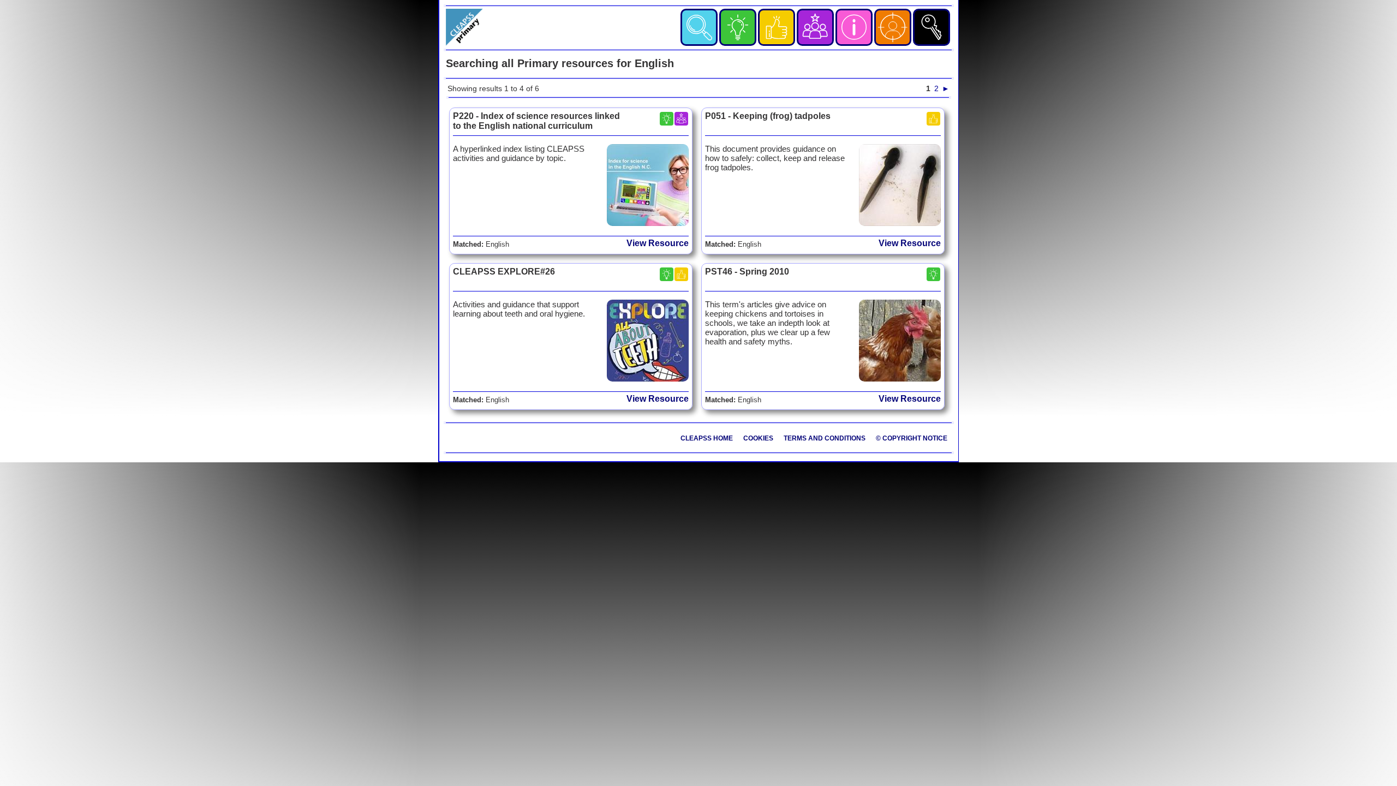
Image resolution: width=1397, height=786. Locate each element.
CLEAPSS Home (706, 438)
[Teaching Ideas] (737, 27)
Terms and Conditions (824, 438)
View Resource (657, 243)
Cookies (758, 438)
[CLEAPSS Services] (854, 27)
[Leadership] (815, 27)
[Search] (699, 27)
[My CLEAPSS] (892, 27)
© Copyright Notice (911, 438)
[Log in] (931, 27)
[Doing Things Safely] (776, 27)
